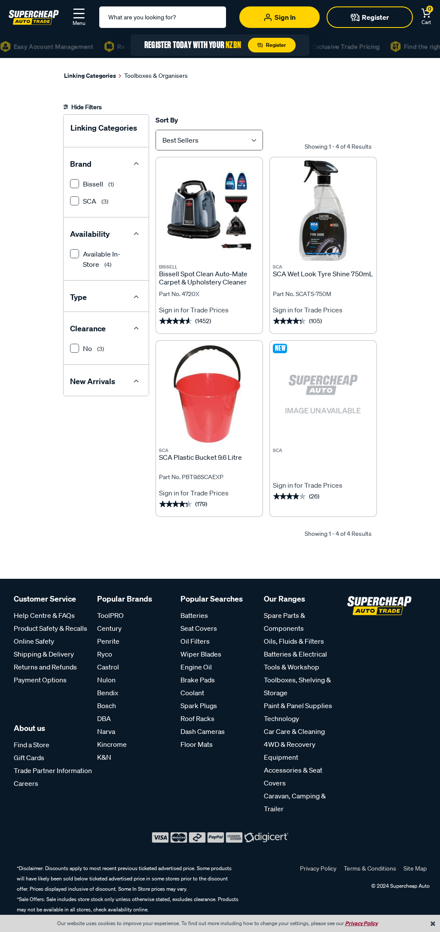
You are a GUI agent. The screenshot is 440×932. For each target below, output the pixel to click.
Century (109, 628)
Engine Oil (196, 667)
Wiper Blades (200, 654)
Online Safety (34, 641)
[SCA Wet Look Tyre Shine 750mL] (323, 210)
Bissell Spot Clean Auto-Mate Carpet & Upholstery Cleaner (203, 278)
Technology (281, 718)
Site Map (415, 868)
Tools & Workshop (291, 667)
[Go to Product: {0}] (323, 461)
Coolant (192, 692)
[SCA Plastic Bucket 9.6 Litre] (209, 394)
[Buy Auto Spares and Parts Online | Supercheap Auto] (34, 16)
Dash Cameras (202, 731)
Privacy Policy (318, 868)
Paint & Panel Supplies (298, 705)
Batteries (194, 615)
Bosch (106, 705)
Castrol (108, 667)
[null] (323, 394)
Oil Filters (195, 641)
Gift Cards (29, 757)
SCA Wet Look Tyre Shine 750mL (323, 274)
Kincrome (112, 744)
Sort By (167, 120)
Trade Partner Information (53, 770)
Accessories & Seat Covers (293, 776)
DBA (104, 718)
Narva (106, 731)
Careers (26, 783)
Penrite (108, 641)
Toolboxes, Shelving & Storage (297, 686)
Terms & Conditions (370, 868)
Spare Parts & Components (284, 622)
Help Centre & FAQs (44, 615)
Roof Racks (197, 718)
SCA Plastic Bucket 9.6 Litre (200, 457)
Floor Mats (196, 744)
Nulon (106, 679)
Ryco (104, 654)
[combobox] (209, 140)
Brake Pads (197, 679)
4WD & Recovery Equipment (289, 750)
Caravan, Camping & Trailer (295, 802)
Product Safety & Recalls (50, 628)
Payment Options (40, 679)
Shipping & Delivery (44, 654)
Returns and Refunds (45, 667)
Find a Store (31, 744)
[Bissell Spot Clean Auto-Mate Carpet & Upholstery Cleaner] (209, 210)
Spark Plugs (198, 705)
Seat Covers (198, 628)
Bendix (107, 692)
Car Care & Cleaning (294, 731)
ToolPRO (110, 615)
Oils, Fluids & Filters (294, 641)
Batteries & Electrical (295, 654)
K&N (104, 757)
